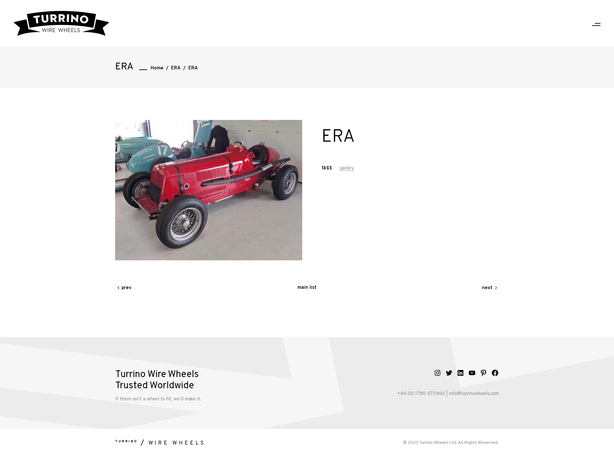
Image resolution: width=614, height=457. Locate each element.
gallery (347, 168)
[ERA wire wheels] (208, 190)
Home (157, 68)
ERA (176, 68)
